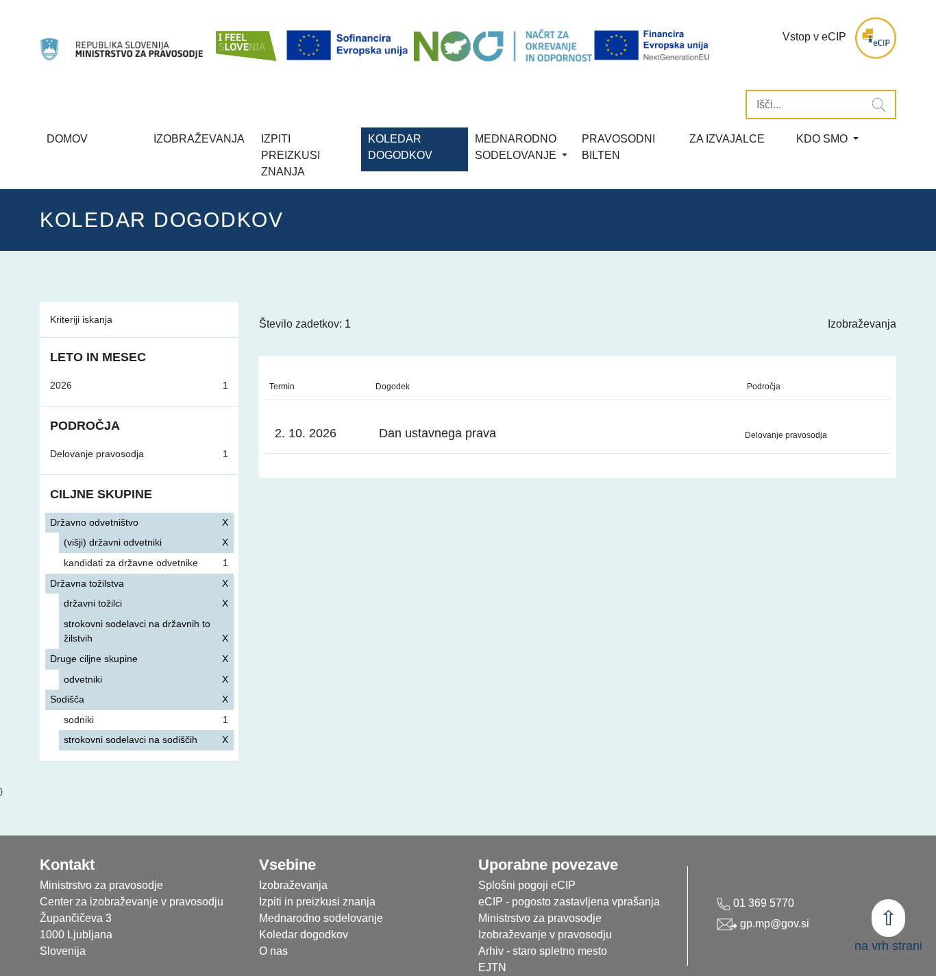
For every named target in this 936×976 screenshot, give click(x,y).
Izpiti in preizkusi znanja (317, 901)
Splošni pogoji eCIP (527, 885)
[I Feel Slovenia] (245, 38)
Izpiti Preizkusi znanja (290, 155)
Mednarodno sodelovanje (321, 918)
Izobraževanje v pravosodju (545, 934)
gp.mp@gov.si (773, 923)
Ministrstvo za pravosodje (540, 918)
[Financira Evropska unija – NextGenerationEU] (652, 45)
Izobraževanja (199, 139)
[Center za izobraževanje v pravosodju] (123, 38)
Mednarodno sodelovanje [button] (517, 147)
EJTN (492, 967)
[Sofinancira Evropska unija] (349, 45)
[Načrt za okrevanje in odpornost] (503, 45)
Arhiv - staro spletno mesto (542, 951)
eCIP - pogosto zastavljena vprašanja (569, 901)
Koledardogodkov (400, 147)
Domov (67, 139)
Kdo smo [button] (823, 139)
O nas (273, 951)
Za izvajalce (727, 139)
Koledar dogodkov (303, 934)
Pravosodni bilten (618, 147)
